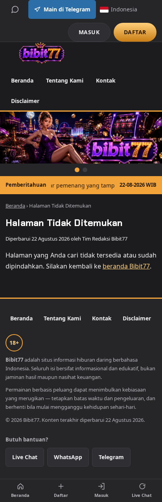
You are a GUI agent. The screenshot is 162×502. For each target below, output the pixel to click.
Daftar (61, 495)
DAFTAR (135, 32)
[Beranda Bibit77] (41, 53)
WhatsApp (68, 457)
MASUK (89, 32)
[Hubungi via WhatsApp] (15, 9)
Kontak (106, 80)
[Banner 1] (77, 169)
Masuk (101, 495)
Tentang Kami (64, 80)
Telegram (111, 457)
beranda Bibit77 (126, 266)
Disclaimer (25, 101)
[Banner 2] (85, 169)
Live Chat (24, 457)
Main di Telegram (67, 9)
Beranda (22, 80)
